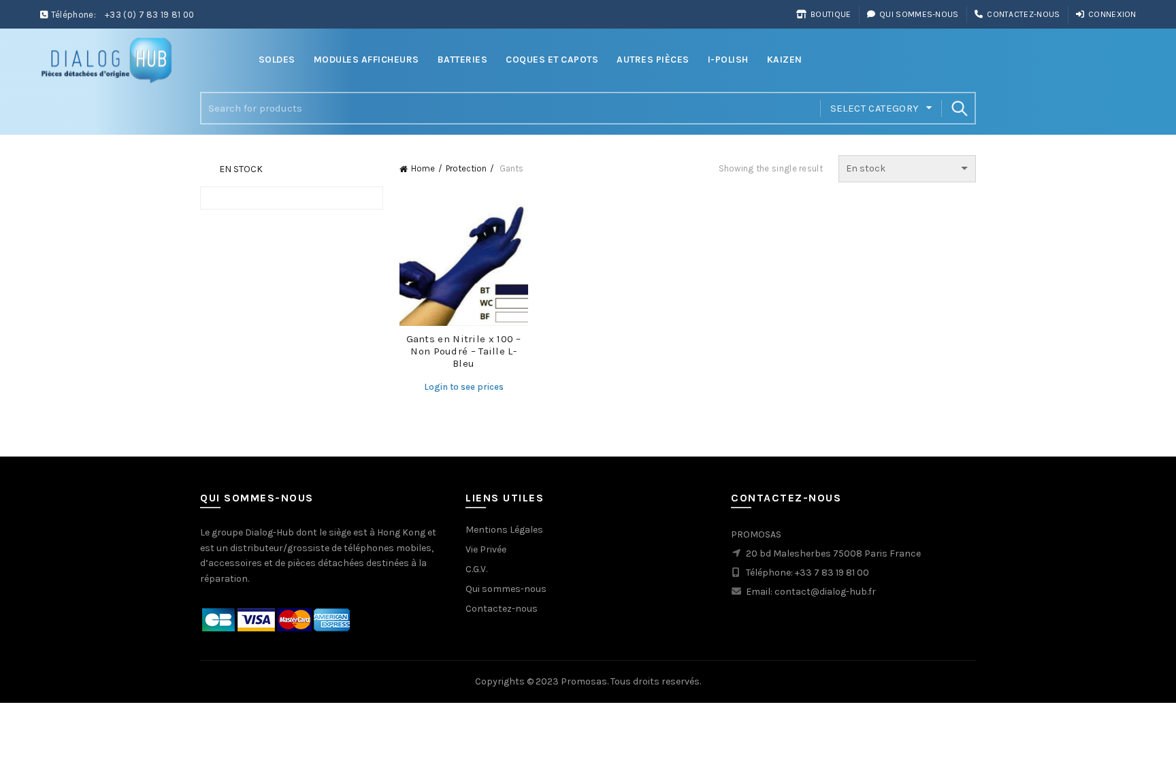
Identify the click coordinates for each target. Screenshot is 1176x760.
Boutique (831, 14)
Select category (874, 108)
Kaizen (784, 59)
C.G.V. (476, 569)
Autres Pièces (653, 59)
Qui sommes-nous (919, 14)
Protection (466, 168)
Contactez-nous (1023, 14)
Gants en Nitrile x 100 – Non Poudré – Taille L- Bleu (463, 351)
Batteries (463, 59)
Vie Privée (486, 549)
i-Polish (728, 59)
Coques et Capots (552, 59)
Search (959, 108)
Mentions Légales (504, 529)
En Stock (241, 169)
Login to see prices (464, 387)
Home (423, 168)
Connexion (1112, 14)
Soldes (277, 59)
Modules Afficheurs (366, 59)
